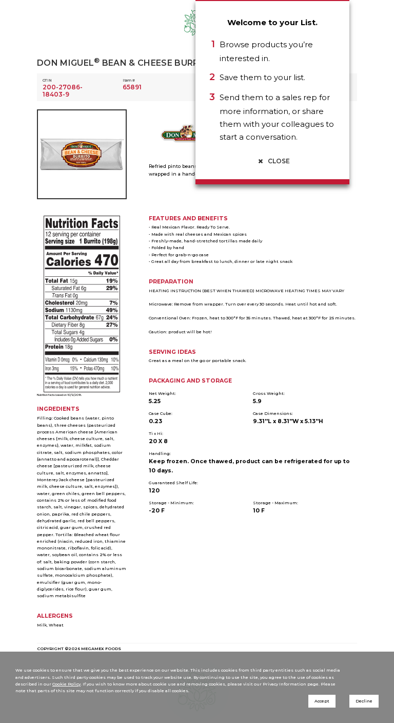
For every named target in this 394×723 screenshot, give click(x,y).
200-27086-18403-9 (63, 90)
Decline (364, 700)
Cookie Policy (66, 684)
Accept (321, 700)
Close (278, 161)
